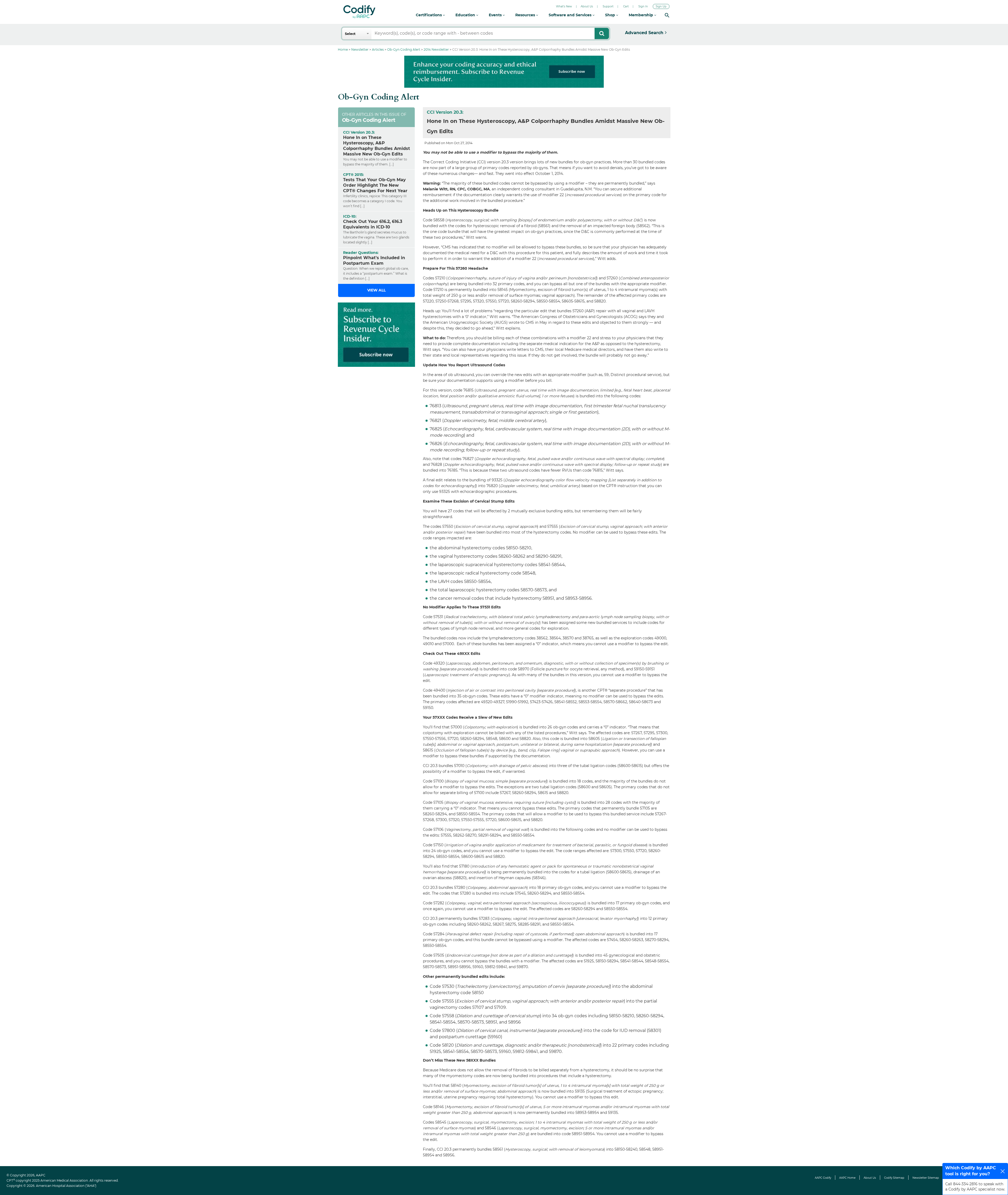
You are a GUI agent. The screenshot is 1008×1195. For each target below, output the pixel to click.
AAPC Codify (823, 1178)
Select (350, 34)
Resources (525, 15)
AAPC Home (847, 1178)
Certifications (429, 15)
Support (608, 6)
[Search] (667, 15)
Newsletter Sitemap (925, 1178)
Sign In (643, 6)
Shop (610, 15)
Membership (641, 15)
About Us (587, 6)
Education (465, 15)
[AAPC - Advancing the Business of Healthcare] (359, 11)
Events (496, 15)
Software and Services (570, 15)
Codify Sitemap (894, 1178)
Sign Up (661, 6)
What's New (564, 6)
